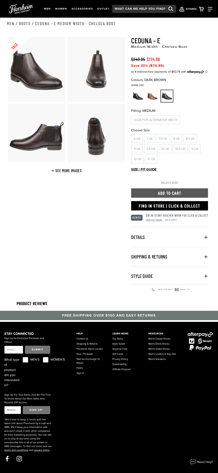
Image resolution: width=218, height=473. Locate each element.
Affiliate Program (121, 369)
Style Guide (118, 343)
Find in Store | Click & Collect (169, 205)
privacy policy (41, 450)
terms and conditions (16, 450)
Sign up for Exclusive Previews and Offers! (24, 340)
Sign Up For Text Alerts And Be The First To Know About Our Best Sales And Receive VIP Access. (27, 398)
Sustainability (119, 364)
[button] (47, 9)
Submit (37, 349)
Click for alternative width (155, 120)
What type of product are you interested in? (11, 372)
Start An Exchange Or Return (88, 361)
